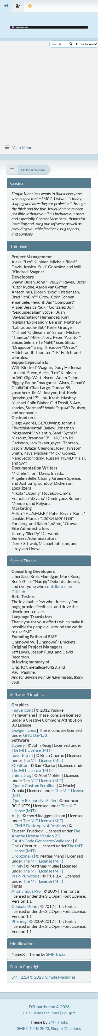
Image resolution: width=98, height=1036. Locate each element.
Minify (17, 865)
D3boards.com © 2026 (49, 1006)
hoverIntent (22, 755)
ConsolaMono (24, 906)
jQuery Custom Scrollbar (33, 785)
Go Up (67, 1013)
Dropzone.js (22, 855)
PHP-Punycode (25, 875)
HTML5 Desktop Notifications (38, 825)
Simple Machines (60, 976)
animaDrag (21, 775)
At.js (15, 815)
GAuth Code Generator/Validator (41, 840)
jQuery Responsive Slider (33, 800)
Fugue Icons (22, 709)
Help (27, 1013)
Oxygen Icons (23, 730)
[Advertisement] (49, 90)
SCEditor (19, 765)
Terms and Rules (46, 1013)
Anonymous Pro (26, 890)
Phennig (18, 921)
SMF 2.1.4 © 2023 (27, 976)
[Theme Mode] (30, 6)
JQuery (18, 745)
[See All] (12, 170)
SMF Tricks (56, 954)
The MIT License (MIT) (31, 750)
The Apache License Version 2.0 (45, 833)
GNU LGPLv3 (35, 735)
